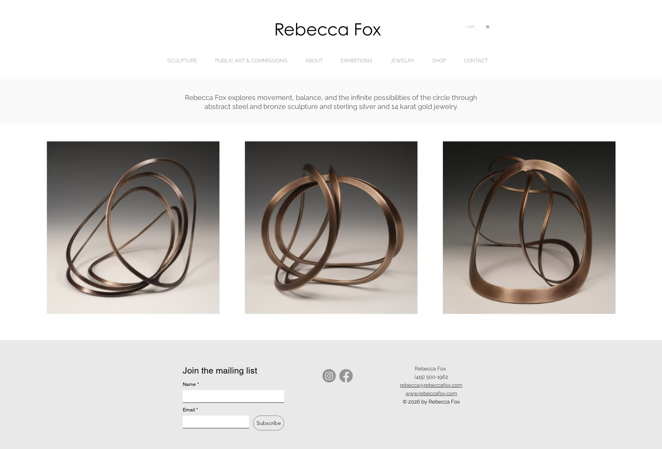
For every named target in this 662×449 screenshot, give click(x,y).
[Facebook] (346, 375)
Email (190, 409)
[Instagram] (329, 375)
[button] (478, 27)
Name (191, 384)
